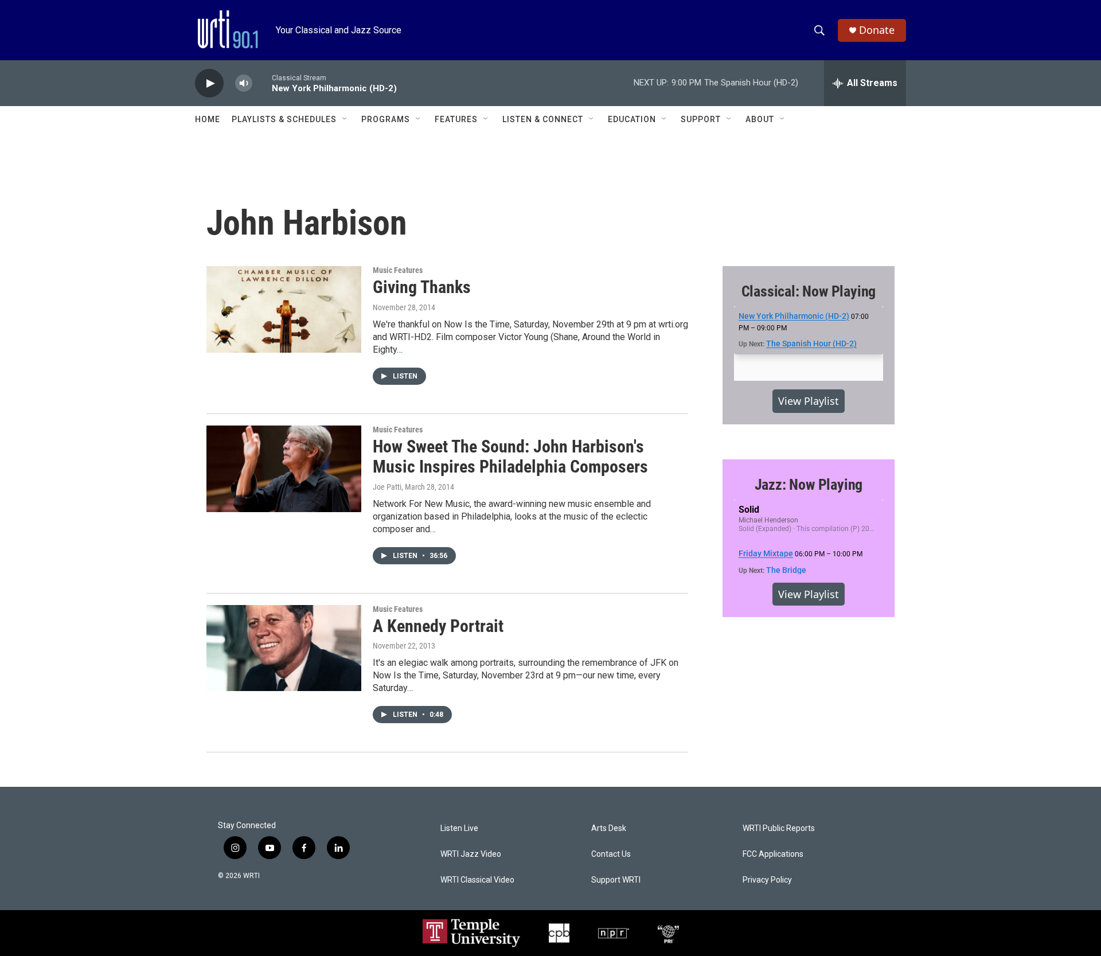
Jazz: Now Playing (809, 484)
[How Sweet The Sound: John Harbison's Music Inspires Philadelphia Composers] (283, 469)
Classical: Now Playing (808, 291)
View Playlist (808, 401)
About (759, 119)
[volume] (243, 83)
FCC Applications (773, 854)
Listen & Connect (542, 119)
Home (207, 119)
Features (456, 119)
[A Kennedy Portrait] (283, 648)
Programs (385, 119)
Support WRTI (616, 880)
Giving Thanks (422, 287)
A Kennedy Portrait (438, 626)
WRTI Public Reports (779, 828)
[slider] (262, 83)
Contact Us (611, 854)
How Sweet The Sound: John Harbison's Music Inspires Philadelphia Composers (510, 456)
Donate (877, 30)
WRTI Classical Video (477, 880)
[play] (209, 83)
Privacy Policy (767, 880)
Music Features (398, 270)
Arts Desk (608, 828)
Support (701, 119)
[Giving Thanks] (283, 309)
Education (632, 119)
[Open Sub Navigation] (345, 119)
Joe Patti (387, 486)
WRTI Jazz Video (470, 854)
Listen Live (459, 828)
